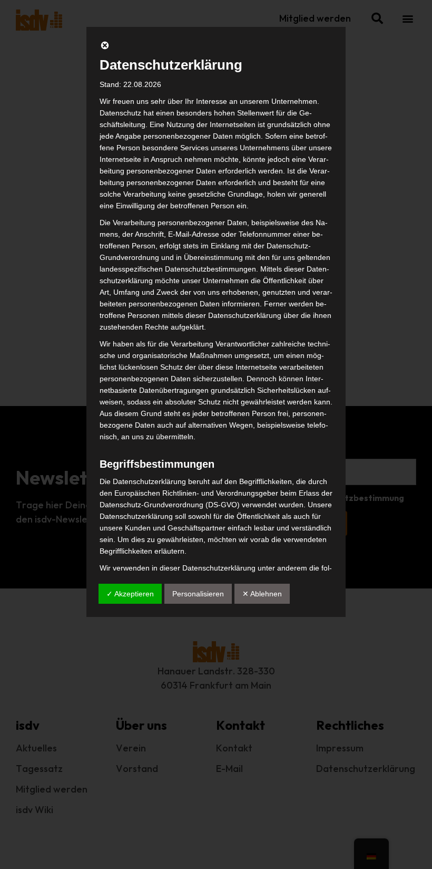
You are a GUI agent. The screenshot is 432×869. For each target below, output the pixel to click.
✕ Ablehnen (262, 594)
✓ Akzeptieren (130, 594)
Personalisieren (198, 594)
